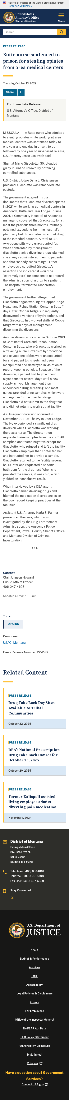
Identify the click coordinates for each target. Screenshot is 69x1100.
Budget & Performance (34, 958)
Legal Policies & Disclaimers (35, 993)
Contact (33, 1084)
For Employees (34, 1011)
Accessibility (34, 984)
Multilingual (34, 1054)
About (34, 950)
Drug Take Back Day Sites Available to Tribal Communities (31, 708)
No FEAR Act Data (34, 1028)
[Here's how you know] (34, 4)
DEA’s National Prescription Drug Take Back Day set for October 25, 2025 (34, 755)
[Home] (22, 22)
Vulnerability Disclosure (34, 1045)
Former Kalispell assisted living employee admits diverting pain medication (32, 802)
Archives (34, 967)
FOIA (34, 976)
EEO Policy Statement (35, 1037)
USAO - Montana (14, 643)
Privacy (34, 1002)
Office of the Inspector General (34, 1019)
